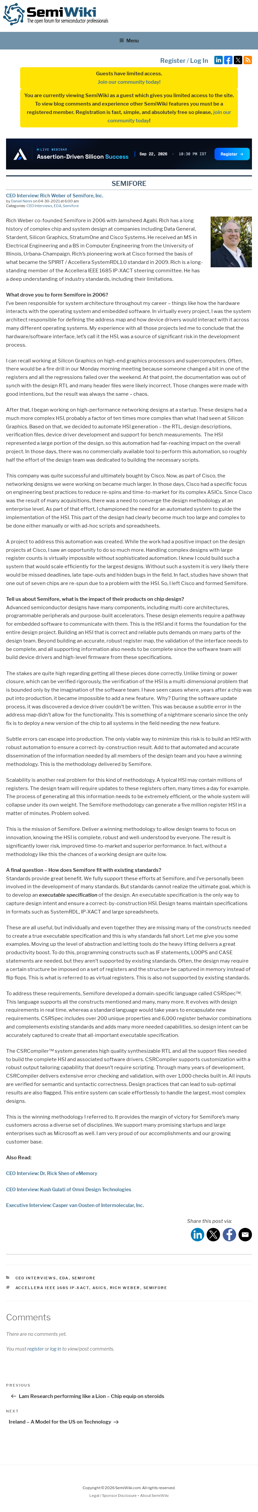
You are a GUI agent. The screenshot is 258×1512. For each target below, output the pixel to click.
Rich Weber (125, 1287)
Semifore (71, 205)
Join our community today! (129, 82)
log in (55, 1349)
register (35, 1349)
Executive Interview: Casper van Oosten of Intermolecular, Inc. (75, 1205)
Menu (132, 40)
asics (99, 1287)
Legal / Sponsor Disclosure (113, 1495)
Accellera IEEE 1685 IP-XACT (52, 1287)
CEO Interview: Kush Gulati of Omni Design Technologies (68, 1189)
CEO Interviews (39, 205)
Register (172, 60)
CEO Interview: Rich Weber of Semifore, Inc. (54, 195)
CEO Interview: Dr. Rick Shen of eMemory (51, 1173)
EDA (57, 205)
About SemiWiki (154, 1495)
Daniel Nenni (21, 201)
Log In (199, 60)
